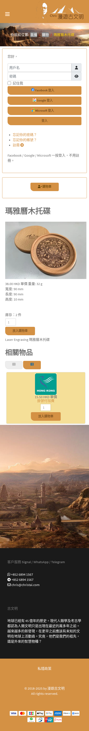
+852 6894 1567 (21, 574)
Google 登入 (44, 100)
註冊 (16, 145)
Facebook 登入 (44, 90)
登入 (44, 121)
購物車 (46, 187)
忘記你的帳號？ (25, 140)
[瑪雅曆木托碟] (45, 250)
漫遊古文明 (56, 688)
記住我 (18, 83)
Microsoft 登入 (44, 110)
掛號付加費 (45, 401)
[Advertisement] (44, 486)
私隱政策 (44, 668)
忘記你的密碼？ (25, 134)
